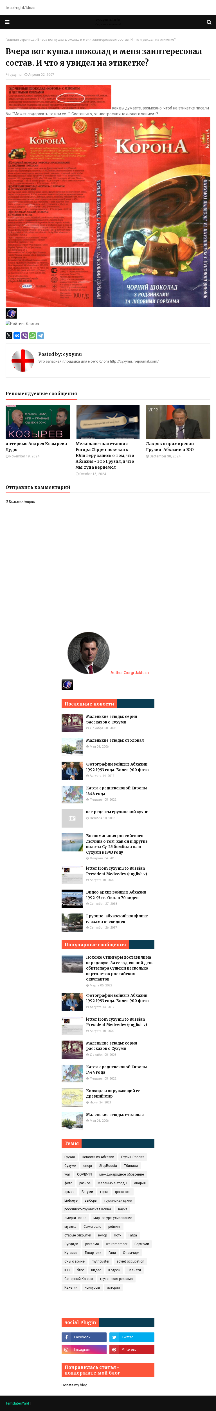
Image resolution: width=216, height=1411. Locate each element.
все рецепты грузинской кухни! (118, 812)
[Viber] (24, 335)
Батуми (87, 1192)
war (67, 1174)
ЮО (67, 1270)
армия (69, 1192)
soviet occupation (130, 1261)
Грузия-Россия (132, 1157)
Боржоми (141, 1244)
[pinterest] (131, 1349)
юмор (102, 1235)
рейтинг (114, 1227)
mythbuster (100, 1261)
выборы (91, 1200)
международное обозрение (121, 1174)
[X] (9, 335)
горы (104, 1192)
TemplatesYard (17, 1403)
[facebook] (84, 1337)
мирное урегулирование (112, 1218)
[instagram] (84, 1349)
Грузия (69, 1157)
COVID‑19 (84, 1174)
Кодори (114, 1270)
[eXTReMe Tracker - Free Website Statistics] (67, 688)
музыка (70, 1227)
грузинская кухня (118, 1200)
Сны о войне (74, 1261)
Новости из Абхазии (98, 1157)
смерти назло (75, 1218)
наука (122, 1209)
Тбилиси (131, 1166)
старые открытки (77, 1235)
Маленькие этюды (112, 1183)
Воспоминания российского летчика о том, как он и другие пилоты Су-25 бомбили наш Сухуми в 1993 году (117, 844)
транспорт (123, 1192)
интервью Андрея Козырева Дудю (36, 446)
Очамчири (131, 1253)
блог (80, 1270)
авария (140, 1183)
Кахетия (71, 1287)
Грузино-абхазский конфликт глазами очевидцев (117, 919)
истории (113, 1287)
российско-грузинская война (87, 1209)
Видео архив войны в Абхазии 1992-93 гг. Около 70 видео (116, 895)
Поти (118, 1235)
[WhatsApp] (32, 335)
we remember (116, 1244)
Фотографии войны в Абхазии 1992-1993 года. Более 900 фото (117, 767)
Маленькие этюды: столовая (115, 740)
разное (85, 1183)
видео (96, 1270)
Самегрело (92, 1227)
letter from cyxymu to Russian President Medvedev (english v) (116, 871)
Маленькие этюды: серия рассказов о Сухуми (111, 719)
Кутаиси (71, 1253)
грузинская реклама (116, 1279)
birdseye (71, 1200)
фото (68, 1183)
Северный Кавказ (78, 1279)
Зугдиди (71, 1244)
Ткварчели (93, 1253)
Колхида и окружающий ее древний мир (113, 1094)
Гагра (133, 1235)
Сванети (134, 1270)
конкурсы (92, 1287)
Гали (112, 1253)
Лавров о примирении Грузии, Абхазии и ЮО (170, 446)
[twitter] (131, 1337)
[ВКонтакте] (17, 335)
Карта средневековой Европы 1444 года (116, 791)
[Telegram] (40, 335)
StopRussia (108, 1166)
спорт (87, 1166)
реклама (92, 1244)
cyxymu (16, 75)
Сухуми (70, 1166)
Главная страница (20, 40)
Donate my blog (74, 1385)
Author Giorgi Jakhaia (129, 672)
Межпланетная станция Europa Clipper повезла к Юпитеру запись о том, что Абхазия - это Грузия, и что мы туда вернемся (105, 455)
